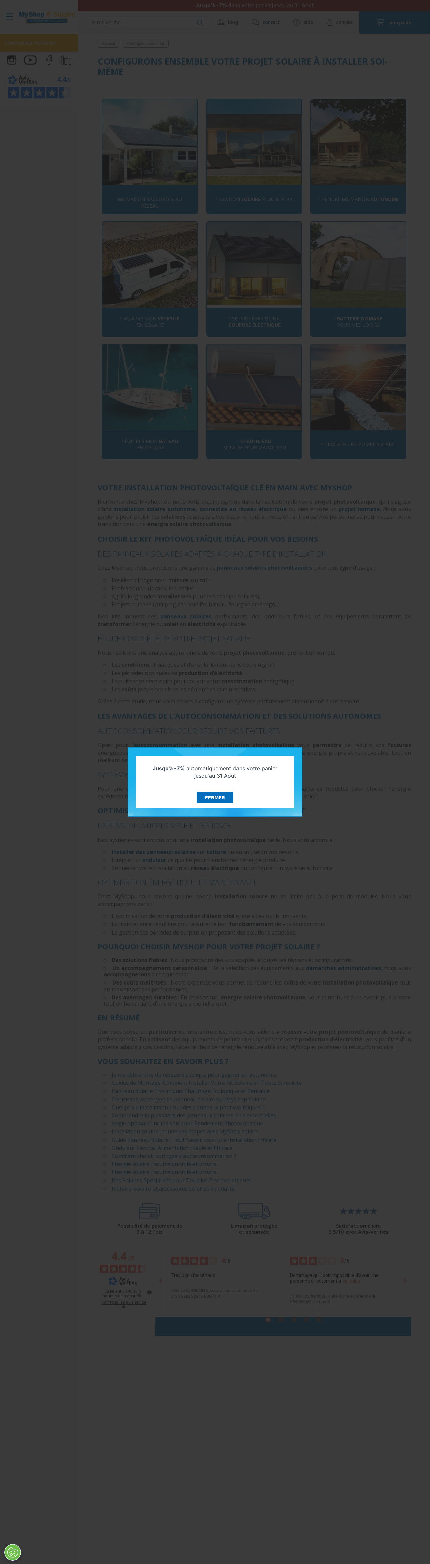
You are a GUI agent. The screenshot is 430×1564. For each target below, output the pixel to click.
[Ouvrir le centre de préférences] (12, 1552)
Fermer (215, 797)
